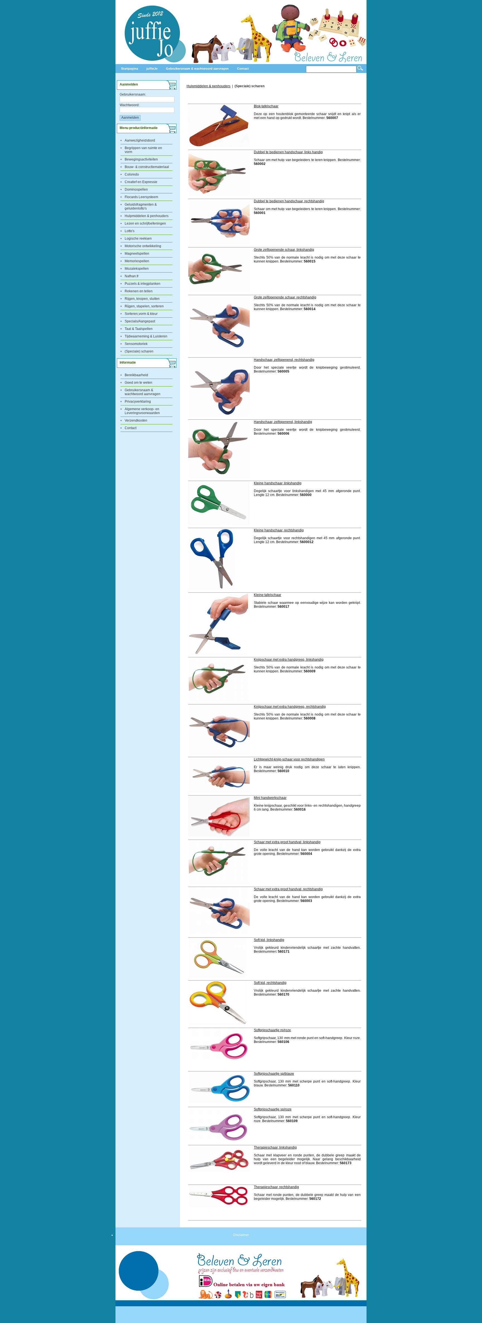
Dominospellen (136, 189)
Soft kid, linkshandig (269, 940)
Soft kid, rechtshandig (270, 983)
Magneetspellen (137, 254)
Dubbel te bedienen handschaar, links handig (288, 152)
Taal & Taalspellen (139, 329)
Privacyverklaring (138, 401)
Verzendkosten (136, 420)
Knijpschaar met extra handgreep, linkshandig (289, 660)
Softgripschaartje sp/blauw (274, 1074)
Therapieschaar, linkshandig (275, 1147)
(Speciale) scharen (139, 351)
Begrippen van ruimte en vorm (143, 150)
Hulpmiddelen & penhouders (146, 216)
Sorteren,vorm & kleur (141, 314)
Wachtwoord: (129, 105)
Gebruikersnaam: (133, 94)
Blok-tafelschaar (266, 106)
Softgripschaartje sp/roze (272, 1109)
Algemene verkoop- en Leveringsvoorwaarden (142, 411)
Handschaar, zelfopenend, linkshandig (283, 422)
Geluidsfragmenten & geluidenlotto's (141, 206)
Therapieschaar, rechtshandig (276, 1187)
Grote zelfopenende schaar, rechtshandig (285, 297)
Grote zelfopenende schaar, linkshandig (284, 250)
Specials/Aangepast (140, 321)
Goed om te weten (138, 383)
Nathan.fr (132, 276)
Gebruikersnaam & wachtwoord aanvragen (142, 392)
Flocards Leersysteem (141, 197)
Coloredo (132, 174)
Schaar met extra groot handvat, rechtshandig (288, 889)
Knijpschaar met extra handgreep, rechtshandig (290, 707)
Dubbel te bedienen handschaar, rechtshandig (289, 201)
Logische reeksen (138, 238)
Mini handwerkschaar (270, 798)
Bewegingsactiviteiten (141, 159)
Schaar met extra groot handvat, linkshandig (287, 842)
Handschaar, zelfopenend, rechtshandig (284, 360)
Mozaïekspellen (137, 269)
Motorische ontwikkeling (143, 246)
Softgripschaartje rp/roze (272, 1030)
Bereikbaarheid (136, 375)
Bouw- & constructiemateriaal (147, 167)
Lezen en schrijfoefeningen (145, 223)
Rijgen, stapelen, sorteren (144, 306)
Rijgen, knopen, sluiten (142, 299)
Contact (130, 428)
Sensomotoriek (136, 344)
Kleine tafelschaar (267, 595)
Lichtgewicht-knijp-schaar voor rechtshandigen (289, 759)
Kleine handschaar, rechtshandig (279, 530)
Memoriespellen (137, 261)
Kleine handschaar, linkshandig (278, 483)
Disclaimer (241, 1235)
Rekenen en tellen (139, 291)
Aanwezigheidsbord (140, 140)
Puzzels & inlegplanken (142, 284)
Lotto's (129, 231)
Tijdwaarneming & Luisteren (146, 336)
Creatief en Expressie (141, 182)
